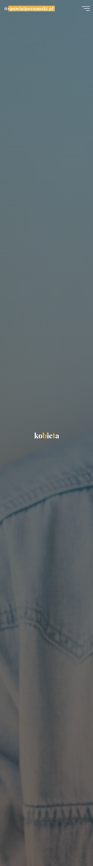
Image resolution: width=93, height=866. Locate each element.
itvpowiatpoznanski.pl (29, 8)
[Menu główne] (86, 8)
